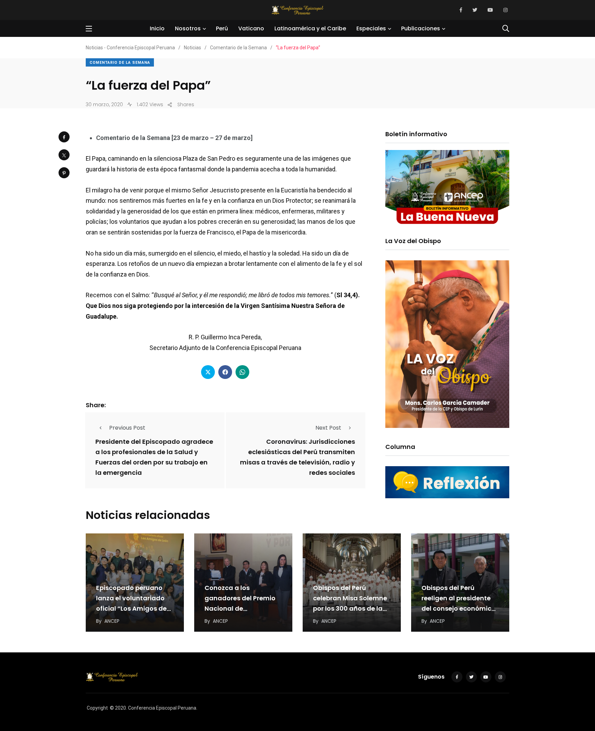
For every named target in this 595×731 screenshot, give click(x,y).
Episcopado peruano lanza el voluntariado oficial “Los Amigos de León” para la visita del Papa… (132, 608)
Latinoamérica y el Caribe (310, 28)
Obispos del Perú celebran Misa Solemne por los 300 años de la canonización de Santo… (350, 608)
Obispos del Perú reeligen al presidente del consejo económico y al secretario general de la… (458, 608)
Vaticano (251, 28)
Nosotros (188, 28)
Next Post (328, 428)
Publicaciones (420, 28)
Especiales (371, 28)
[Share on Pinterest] (64, 172)
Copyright (97, 708)
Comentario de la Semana (120, 62)
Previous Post (127, 428)
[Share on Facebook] (64, 136)
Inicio (157, 28)
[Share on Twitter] (64, 154)
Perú (222, 28)
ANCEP (111, 621)
